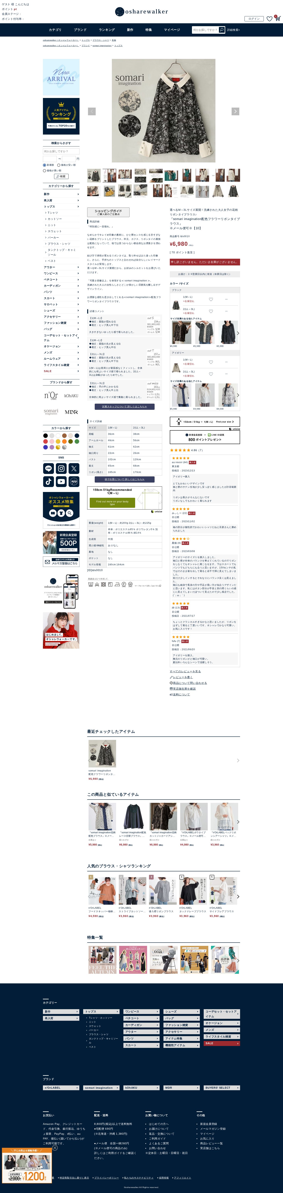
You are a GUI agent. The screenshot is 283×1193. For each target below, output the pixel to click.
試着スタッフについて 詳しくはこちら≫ (124, 406)
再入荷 (48, 200)
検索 (222, 30)
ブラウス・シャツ (101, 40)
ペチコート (51, 279)
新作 (130, 29)
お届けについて (159, 1128)
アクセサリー (52, 316)
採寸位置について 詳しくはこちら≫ (125, 479)
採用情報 (164, 1177)
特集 (149, 29)
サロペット (51, 304)
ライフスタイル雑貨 (56, 364)
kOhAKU (131, 1087)
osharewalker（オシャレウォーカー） (61, 40)
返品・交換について (161, 1133)
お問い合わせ (157, 1148)
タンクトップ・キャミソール (62, 252)
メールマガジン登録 (213, 1128)
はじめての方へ (159, 1123)
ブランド (86, 45)
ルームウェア (52, 358)
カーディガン (52, 285)
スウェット (55, 231)
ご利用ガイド (113, 1153)
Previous (92, 111)
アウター (49, 267)
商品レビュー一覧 (211, 1143)
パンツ (48, 291)
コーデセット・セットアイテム (61, 338)
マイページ (207, 1133)
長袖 (114, 40)
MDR (168, 1087)
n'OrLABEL (52, 1087)
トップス (86, 40)
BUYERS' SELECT (218, 1087)
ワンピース (51, 273)
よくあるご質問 (159, 1143)
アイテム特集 (173, 1038)
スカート (49, 298)
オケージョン (52, 346)
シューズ (49, 310)
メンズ (48, 352)
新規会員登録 (208, 1123)
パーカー (53, 237)
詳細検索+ (233, 29)
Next (235, 111)
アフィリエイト (182, 1177)
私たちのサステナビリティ (138, 1177)
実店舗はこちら (210, 1148)
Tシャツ (53, 212)
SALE (48, 371)
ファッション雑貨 (55, 322)
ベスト (52, 260)
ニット (52, 225)
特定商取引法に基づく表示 (74, 1177)
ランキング (107, 29)
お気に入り (207, 1138)
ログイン (254, 18)
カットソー (55, 218)
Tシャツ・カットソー (100, 1017)
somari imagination (102, 45)
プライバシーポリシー (106, 1177)
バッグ (48, 328)
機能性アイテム (175, 1045)
